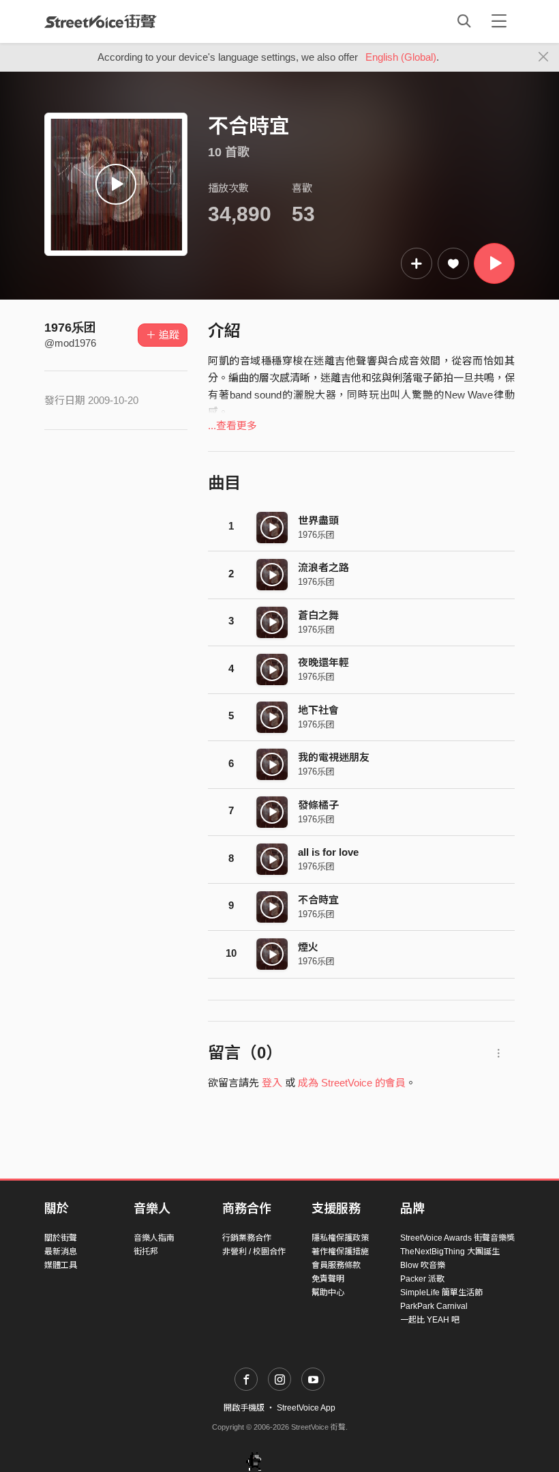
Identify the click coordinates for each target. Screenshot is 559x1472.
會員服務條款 (336, 1265)
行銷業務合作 (246, 1238)
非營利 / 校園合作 (254, 1251)
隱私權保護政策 (340, 1238)
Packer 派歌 (422, 1279)
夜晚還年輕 (323, 662)
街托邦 (146, 1251)
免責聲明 (328, 1279)
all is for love (328, 852)
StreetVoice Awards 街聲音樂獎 (457, 1238)
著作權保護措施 (340, 1251)
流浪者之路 (323, 567)
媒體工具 (60, 1265)
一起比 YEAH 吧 (429, 1320)
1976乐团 (70, 327)
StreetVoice (100, 21)
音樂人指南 (154, 1238)
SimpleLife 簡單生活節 (441, 1292)
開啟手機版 (244, 1408)
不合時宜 (318, 900)
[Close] (543, 57)
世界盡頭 (318, 520)
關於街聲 (60, 1238)
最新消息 (60, 1251)
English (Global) (400, 57)
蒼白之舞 (318, 615)
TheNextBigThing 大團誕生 (450, 1251)
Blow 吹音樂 (422, 1265)
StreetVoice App (306, 1408)
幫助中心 (328, 1292)
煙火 (308, 947)
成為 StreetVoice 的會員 (352, 1082)
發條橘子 (318, 805)
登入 (272, 1082)
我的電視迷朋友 (333, 757)
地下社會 (318, 710)
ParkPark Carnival (434, 1306)
